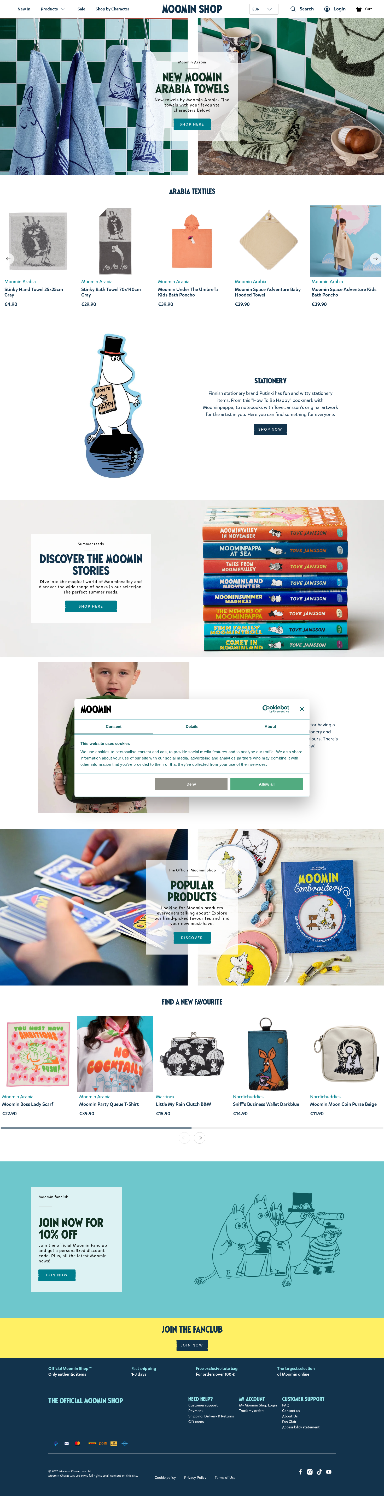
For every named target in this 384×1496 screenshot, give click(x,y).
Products (49, 9)
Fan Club (289, 1421)
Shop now (270, 429)
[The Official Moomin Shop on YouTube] (329, 1473)
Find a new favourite (192, 1001)
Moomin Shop (192, 9)
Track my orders (251, 1410)
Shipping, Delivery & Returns (211, 1416)
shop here (192, 124)
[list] (192, 1071)
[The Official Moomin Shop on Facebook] (300, 1473)
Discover (192, 937)
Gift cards (196, 1421)
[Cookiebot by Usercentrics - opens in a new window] (266, 709)
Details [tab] (192, 726)
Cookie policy (165, 1477)
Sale (81, 9)
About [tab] (270, 726)
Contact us (291, 1410)
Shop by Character (112, 9)
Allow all (267, 784)
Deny (191, 784)
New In (24, 9)
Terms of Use (225, 1477)
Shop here (91, 606)
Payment (195, 1410)
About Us (290, 1416)
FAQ (285, 1405)
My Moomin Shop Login (258, 1405)
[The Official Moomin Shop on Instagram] (310, 1473)
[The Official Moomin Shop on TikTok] (319, 1473)
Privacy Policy (195, 1477)
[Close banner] (302, 709)
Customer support (203, 1405)
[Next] (375, 259)
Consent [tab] (113, 726)
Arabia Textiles (192, 191)
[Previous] (8, 259)
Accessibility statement (301, 1427)
